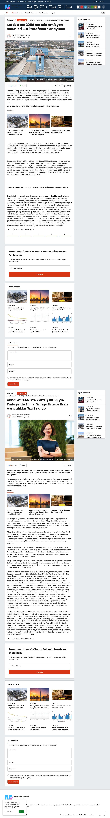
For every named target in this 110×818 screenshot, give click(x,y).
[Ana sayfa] (7, 12)
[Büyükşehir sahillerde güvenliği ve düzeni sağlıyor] (91, 35)
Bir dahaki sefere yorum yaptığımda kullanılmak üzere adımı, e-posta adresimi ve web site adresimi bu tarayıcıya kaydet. (40, 379)
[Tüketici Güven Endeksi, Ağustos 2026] (39, 322)
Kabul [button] (21, 812)
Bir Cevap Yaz (12, 343)
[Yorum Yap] (52, 85)
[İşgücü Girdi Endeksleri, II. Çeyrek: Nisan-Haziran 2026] (17, 322)
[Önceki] (78, 7)
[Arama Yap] (103, 7)
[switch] (103, 12)
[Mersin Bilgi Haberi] (14, 7)
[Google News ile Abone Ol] (13, 85)
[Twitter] (100, 815)
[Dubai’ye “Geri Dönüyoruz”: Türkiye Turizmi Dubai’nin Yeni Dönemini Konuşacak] (39, 125)
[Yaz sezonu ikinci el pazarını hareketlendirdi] (61, 125)
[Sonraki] (99, 7)
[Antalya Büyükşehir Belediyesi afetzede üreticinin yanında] (91, 44)
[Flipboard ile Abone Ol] (23, 85)
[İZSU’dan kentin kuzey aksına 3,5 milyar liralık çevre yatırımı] (91, 62)
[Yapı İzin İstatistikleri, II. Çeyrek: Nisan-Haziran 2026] (62, 322)
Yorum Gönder (13, 384)
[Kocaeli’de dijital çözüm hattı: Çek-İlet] (91, 26)
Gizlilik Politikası (9, 812)
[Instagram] (104, 815)
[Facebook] (96, 815)
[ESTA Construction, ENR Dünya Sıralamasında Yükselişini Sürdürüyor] (17, 125)
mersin (14, 35)
